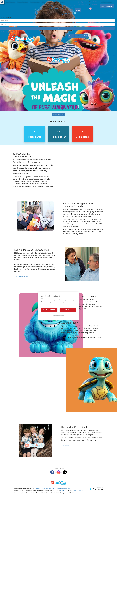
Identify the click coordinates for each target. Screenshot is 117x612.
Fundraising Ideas (34, 2)
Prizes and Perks (66, 13)
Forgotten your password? (6, 31)
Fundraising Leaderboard (96, 44)
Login (57, 28)
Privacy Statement (46, 488)
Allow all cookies (49, 309)
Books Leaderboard (54, 8)
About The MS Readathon (68, 5)
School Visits (93, 4)
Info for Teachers (94, 1)
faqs (63, 342)
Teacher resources (95, 3)
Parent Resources (82, 3)
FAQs (43, 2)
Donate (78, 10)
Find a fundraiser (107, 2)
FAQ (69, 488)
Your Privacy (65, 15)
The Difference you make (21, 276)
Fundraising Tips (82, 4)
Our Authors (65, 11)
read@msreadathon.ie (77, 490)
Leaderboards (52, 7)
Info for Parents (82, 1)
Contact (38, 488)
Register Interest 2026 (106, 6)
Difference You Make (67, 7)
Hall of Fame (50, 2)
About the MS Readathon (50, 43)
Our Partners (65, 10)
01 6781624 (63, 490)
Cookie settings (58, 315)
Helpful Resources (10, 2)
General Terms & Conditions (59, 488)
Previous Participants (22, 2)
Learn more (44, 305)
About (61, 2)
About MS (64, 8)
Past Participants (66, 445)
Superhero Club (53, 5)
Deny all (68, 309)
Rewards (80, 6)
